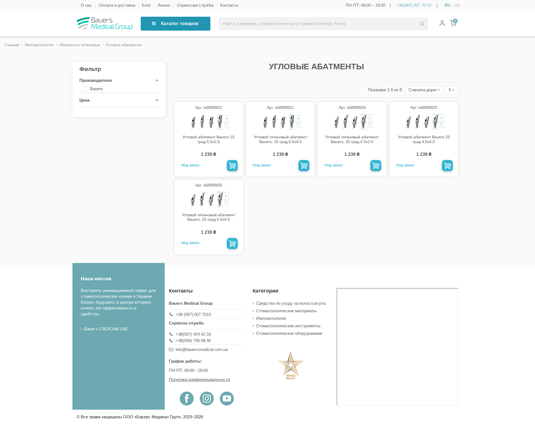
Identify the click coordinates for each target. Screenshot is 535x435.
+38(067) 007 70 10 (413, 5)
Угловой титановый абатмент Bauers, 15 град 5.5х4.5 (280, 139)
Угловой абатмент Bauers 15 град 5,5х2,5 (209, 139)
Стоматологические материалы (286, 310)
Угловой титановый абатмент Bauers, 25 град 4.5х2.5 (352, 139)
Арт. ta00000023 (423, 107)
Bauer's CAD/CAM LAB (106, 328)
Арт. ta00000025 (208, 185)
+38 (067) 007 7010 (193, 314)
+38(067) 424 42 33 (193, 334)
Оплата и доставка (117, 5)
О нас (87, 5)
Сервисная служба (196, 5)
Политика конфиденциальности (199, 379)
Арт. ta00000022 (208, 107)
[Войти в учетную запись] (442, 24)
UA (457, 5)
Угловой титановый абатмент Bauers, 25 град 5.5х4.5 (208, 217)
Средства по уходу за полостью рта (290, 303)
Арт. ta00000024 (352, 107)
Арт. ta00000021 (280, 107)
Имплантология (271, 318)
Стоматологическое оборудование (289, 333)
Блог (147, 5)
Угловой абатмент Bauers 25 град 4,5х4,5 (424, 139)
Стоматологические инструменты (288, 325)
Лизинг (164, 5)
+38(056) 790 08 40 (193, 340)
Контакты (229, 5)
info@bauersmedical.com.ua (202, 349)
